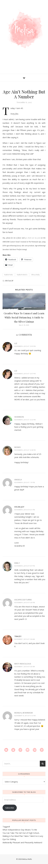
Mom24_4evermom (23, 712)
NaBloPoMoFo (22, 275)
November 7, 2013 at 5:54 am (24, 639)
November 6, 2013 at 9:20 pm (24, 602)
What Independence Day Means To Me (20, 829)
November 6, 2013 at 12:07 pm (25, 374)
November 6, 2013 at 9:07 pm (24, 566)
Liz (15, 343)
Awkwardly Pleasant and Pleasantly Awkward (22, 842)
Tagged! (6, 826)
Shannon (19, 416)
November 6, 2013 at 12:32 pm (25, 420)
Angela (18, 479)
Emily (17, 563)
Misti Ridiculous (22, 663)
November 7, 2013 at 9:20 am (24, 666)
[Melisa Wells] (24, 30)
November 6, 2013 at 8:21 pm (24, 510)
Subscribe (9, 807)
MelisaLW (9, 280)
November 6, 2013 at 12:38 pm (25, 450)
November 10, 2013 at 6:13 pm (25, 716)
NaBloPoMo (8, 275)
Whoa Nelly (35, 275)
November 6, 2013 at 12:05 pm (25, 346)
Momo (17, 447)
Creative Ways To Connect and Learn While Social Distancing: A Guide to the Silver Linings (24, 317)
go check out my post (32, 238)
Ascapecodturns (23, 599)
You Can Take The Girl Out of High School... (21, 833)
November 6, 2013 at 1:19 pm (24, 482)
